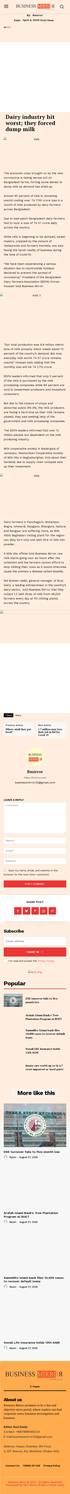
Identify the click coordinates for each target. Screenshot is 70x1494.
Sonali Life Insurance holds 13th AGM (32, 1342)
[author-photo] (6, 1157)
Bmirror (38, 15)
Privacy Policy (46, 961)
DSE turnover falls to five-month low (32, 1152)
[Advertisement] (35, 77)
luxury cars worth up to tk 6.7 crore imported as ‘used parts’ (45, 1067)
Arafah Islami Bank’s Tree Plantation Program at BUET (44, 1017)
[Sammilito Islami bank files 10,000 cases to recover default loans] (13, 1033)
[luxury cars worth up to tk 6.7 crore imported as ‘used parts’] (13, 1067)
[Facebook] (18, 911)
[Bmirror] (35, 757)
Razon (12, 1157)
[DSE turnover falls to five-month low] (13, 1000)
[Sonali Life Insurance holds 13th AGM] (13, 1050)
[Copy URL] (52, 911)
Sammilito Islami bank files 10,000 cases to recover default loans (45, 1033)
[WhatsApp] (43, 911)
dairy (18, 715)
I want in (33, 952)
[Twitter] (26, 911)
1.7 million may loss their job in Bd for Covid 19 (50, 732)
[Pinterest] (35, 911)
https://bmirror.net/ (35, 777)
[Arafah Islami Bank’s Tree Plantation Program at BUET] (13, 1017)
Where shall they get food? (18, 731)
